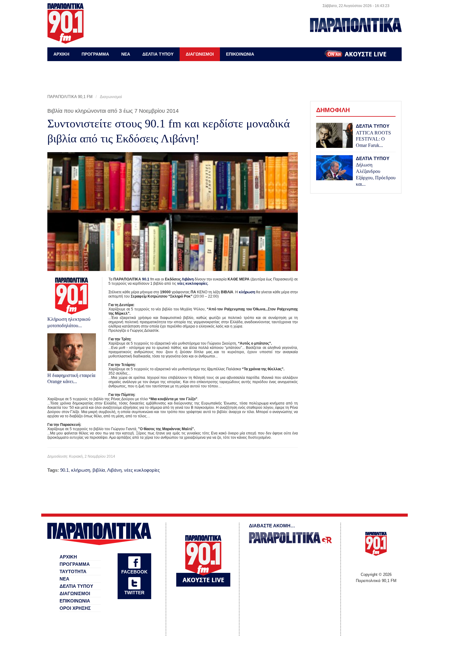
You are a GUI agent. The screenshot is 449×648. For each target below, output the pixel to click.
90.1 (145, 279)
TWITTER (134, 592)
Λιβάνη (188, 279)
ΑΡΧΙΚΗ (61, 54)
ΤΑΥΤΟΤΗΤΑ (73, 571)
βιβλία (99, 470)
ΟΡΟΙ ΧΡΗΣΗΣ (75, 608)
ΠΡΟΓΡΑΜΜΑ (95, 54)
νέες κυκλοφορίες (192, 283)
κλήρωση (247, 292)
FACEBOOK (134, 571)
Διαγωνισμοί (111, 97)
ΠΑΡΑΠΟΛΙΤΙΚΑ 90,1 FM (70, 97)
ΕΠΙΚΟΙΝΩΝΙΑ (240, 54)
